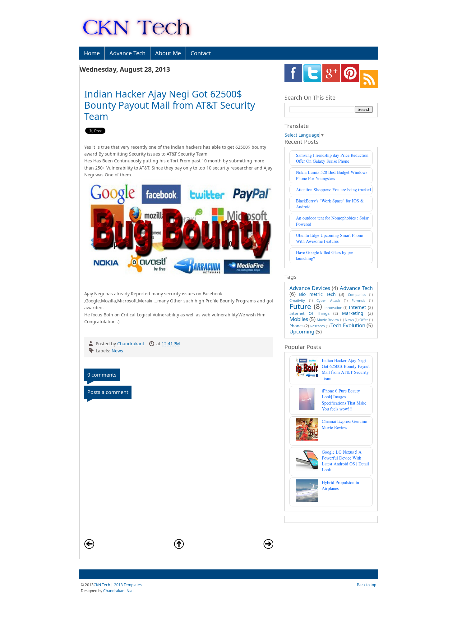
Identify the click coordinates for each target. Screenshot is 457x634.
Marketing (352, 313)
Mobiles (298, 319)
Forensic (358, 300)
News (117, 351)
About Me (168, 53)
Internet (357, 307)
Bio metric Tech (317, 294)
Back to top (366, 584)
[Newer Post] (89, 547)
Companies (357, 294)
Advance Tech (127, 53)
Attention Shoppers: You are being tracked (333, 189)
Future (300, 306)
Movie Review (328, 319)
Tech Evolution (347, 325)
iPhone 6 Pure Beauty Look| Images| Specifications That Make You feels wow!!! (344, 400)
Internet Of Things (309, 313)
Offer (363, 319)
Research (317, 326)
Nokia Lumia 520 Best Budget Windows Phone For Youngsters (331, 175)
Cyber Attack (328, 300)
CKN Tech (102, 584)
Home (92, 53)
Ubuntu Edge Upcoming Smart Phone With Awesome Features (329, 238)
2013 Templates (128, 584)
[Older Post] (268, 547)
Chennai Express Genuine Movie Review (344, 424)
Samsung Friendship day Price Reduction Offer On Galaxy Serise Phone (332, 158)
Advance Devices (309, 288)
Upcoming (301, 331)
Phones (296, 325)
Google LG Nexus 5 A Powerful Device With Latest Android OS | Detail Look (345, 461)
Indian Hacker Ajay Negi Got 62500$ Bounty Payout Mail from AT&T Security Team (346, 369)
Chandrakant (131, 343)
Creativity (297, 300)
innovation (333, 307)
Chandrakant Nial (118, 590)
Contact (201, 53)
